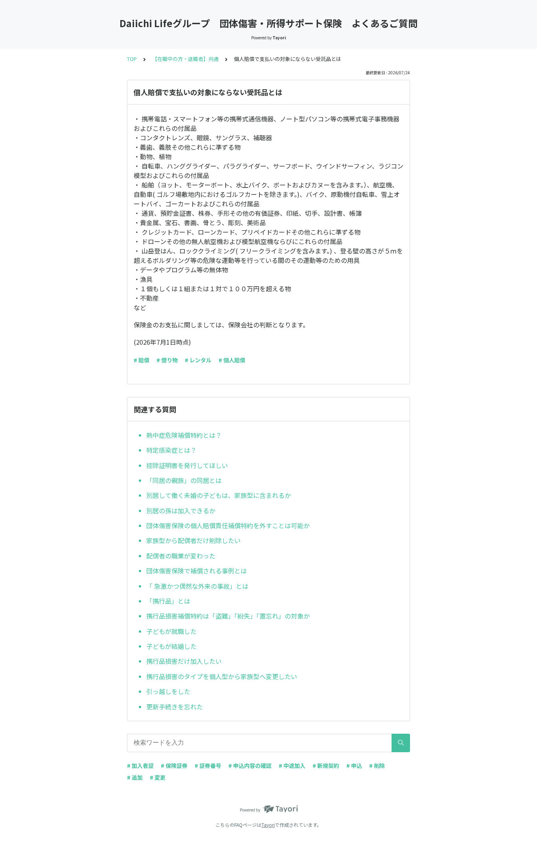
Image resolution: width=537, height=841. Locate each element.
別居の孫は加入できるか (180, 510)
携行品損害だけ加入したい (184, 661)
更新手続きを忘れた (174, 706)
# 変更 (158, 777)
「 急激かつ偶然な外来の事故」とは (197, 586)
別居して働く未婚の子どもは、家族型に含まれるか (218, 495)
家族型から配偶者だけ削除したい (193, 540)
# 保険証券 (174, 765)
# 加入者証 (140, 765)
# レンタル (198, 360)
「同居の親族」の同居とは (184, 480)
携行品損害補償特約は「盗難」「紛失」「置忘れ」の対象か (228, 616)
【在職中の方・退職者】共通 (185, 58)
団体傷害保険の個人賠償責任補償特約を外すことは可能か (228, 525)
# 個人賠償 (232, 360)
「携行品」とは (168, 601)
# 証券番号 (208, 765)
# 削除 (377, 765)
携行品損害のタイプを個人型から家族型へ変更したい (221, 676)
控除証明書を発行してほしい (187, 465)
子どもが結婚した (171, 646)
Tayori (268, 824)
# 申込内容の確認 (250, 765)
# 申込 (354, 765)
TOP (132, 58)
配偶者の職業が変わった (180, 555)
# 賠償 (141, 360)
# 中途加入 (292, 765)
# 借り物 (167, 360)
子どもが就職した (171, 631)
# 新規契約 (326, 765)
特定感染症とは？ (171, 450)
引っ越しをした (168, 691)
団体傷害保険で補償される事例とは (196, 570)
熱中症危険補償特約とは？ (184, 435)
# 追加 (135, 777)
